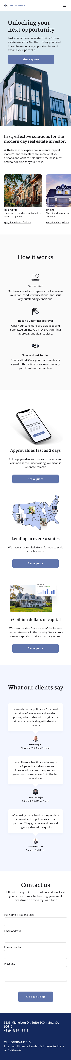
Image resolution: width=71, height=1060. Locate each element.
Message (9, 963)
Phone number (13, 947)
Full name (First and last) (19, 915)
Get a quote (31, 59)
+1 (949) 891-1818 (16, 1030)
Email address (12, 931)
